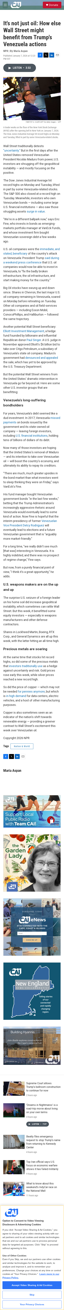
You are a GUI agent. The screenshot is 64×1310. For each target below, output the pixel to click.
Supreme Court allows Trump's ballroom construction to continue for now (43, 1087)
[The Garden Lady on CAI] (32, 863)
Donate (53, 4)
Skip (32, 1294)
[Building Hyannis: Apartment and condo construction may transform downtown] (32, 1046)
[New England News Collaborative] (32, 991)
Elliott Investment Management (23, 331)
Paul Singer (34, 340)
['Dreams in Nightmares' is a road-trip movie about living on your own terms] (14, 1110)
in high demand (16, 696)
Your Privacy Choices (32, 1304)
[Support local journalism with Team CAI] (32, 811)
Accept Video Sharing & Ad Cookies (32, 1285)
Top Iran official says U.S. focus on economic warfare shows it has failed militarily (42, 1165)
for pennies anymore (31, 691)
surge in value (36, 211)
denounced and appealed (41, 357)
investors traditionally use (26, 666)
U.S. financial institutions (32, 435)
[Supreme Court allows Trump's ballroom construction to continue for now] (14, 1089)
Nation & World (22, 746)
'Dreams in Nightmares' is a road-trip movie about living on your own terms (42, 1108)
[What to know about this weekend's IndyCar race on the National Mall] (14, 1189)
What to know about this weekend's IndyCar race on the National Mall (41, 1187)
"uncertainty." (11, 150)
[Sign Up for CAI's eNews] (32, 927)
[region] (32, 1257)
